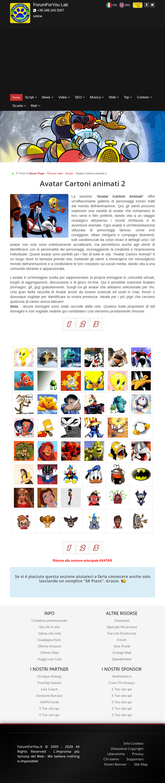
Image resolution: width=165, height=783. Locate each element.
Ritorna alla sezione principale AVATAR (82, 560)
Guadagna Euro (49, 640)
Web (113, 97)
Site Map (141, 764)
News (46, 97)
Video (63, 97)
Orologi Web (121, 653)
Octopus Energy (49, 676)
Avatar (69, 173)
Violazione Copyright (127, 748)
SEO (79, 97)
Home (16, 97)
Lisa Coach (49, 689)
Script (30, 97)
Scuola (18, 106)
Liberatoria (116, 753)
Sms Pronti (121, 646)
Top (127, 97)
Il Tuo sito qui (49, 709)
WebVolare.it (121, 676)
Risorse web (55, 173)
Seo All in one (49, 627)
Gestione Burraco (49, 696)
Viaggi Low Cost (49, 659)
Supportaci (134, 759)
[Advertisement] (82, 61)
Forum (122, 640)
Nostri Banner (115, 764)
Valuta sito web (49, 633)
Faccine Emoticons (121, 633)
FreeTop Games (49, 683)
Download (121, 621)
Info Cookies (133, 743)
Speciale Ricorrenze (122, 627)
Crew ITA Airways (121, 683)
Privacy (137, 753)
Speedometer (122, 659)
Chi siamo (111, 759)
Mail (34, 106)
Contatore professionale (49, 621)
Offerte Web (49, 653)
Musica (96, 97)
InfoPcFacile (49, 702)
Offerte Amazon (49, 646)
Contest (143, 97)
